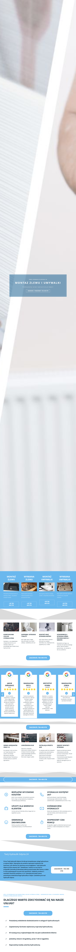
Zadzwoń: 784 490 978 (38, 658)
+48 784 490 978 (11, 604)
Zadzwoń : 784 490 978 (38, 779)
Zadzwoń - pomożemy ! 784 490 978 (38, 291)
